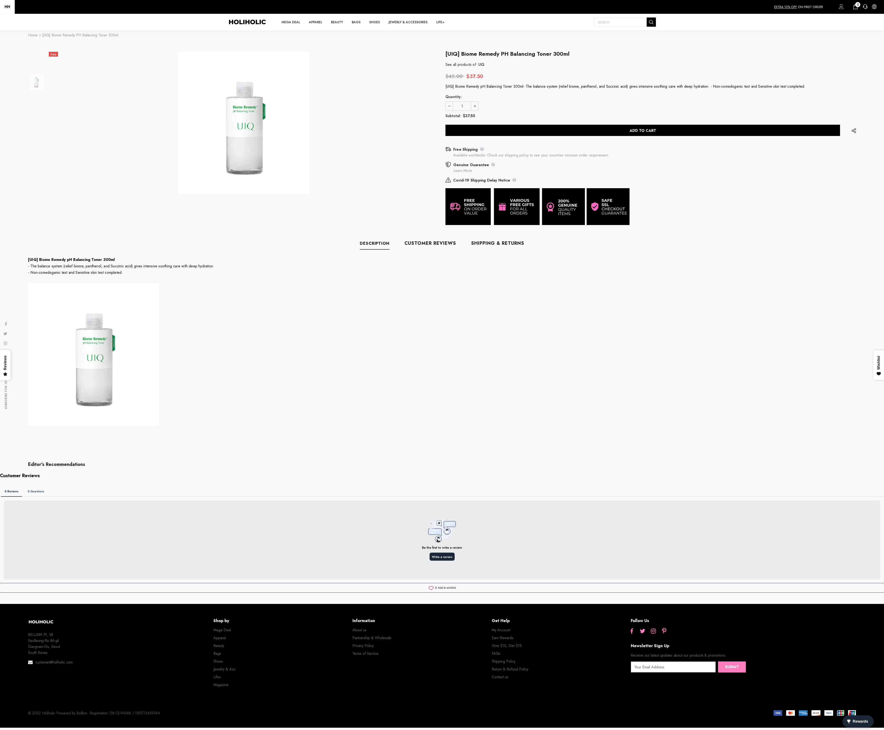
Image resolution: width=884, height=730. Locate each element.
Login (840, 8)
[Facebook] (632, 631)
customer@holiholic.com (54, 662)
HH (7, 6)
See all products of (460, 64)
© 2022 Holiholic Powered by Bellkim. (59, 713)
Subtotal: (453, 115)
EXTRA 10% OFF (785, 7)
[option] (244, 123)
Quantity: (453, 96)
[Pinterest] (664, 631)
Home (33, 35)
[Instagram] (653, 631)
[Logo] (247, 22)
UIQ (481, 64)
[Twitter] (642, 631)
